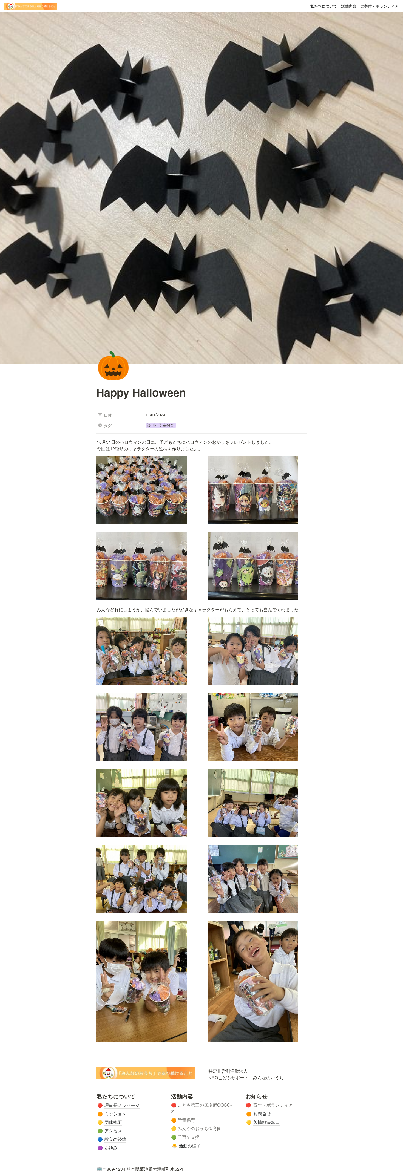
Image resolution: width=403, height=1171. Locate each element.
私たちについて (323, 6)
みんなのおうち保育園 (200, 1128)
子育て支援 (189, 1137)
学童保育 (186, 1120)
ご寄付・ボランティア (379, 6)
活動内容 (348, 6)
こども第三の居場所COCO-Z (201, 1108)
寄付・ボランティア (273, 1105)
